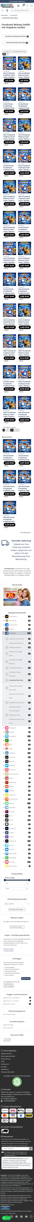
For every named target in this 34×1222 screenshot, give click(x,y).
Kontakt (4, 1067)
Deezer (19, 629)
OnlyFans (19, 765)
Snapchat (19, 795)
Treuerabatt (7, 1039)
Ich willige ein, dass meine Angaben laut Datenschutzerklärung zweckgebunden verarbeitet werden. (15, 1153)
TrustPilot (19, 828)
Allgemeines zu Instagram (16, 998)
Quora (19, 778)
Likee (19, 749)
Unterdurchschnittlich (12, 973)
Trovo (19, 824)
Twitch (19, 837)
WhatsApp (19, 858)
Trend (21, 964)
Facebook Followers (19, 668)
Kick (19, 740)
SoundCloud (19, 799)
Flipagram (19, 728)
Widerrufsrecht (6, 1054)
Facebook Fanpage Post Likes (19, 688)
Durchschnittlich (10, 971)
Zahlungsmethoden (8, 1056)
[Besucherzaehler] (5, 1208)
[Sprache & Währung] (18, 6)
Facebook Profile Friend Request (19, 709)
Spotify (19, 803)
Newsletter (7, 1041)
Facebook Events (19, 647)
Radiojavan (19, 782)
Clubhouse (19, 621)
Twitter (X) (19, 841)
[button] (4, 54)
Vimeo (19, 845)
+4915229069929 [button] (9, 1101)
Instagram (19, 736)
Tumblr (19, 832)
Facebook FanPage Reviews (19, 661)
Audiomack (19, 616)
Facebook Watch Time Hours (19, 721)
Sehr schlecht (9, 975)
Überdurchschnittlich (12, 969)
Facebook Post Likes (19, 680)
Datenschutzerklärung (15, 1158)
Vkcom (19, 849)
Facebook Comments (19, 639)
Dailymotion (19, 625)
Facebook (19, 633)
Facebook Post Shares (19, 703)
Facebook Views (19, 715)
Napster (19, 761)
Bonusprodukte (8, 949)
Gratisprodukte (8, 951)
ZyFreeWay (19, 866)
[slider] (5, 880)
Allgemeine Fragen (16, 1004)
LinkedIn (19, 753)
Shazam (19, 791)
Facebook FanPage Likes (19, 653)
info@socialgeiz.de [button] (10, 1099)
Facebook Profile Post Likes (19, 696)
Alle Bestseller (25, 532)
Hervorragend (9, 967)
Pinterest (19, 770)
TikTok (19, 820)
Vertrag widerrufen (7, 1072)
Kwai (19, 745)
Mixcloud (19, 757)
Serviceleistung (16, 1185)
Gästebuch (5, 1069)
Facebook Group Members (19, 674)
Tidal (19, 816)
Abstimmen (26, 978)
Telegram (19, 807)
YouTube (19, 862)
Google (19, 732)
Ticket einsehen (8, 1028)
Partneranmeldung (9, 1014)
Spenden (11, 1204)
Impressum (5, 1064)
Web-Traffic (19, 853)
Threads (19, 812)
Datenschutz (5, 1059)
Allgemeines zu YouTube (16, 1001)
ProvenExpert (19, 774)
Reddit (19, 786)
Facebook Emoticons (19, 643)
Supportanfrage (8, 1025)
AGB (2, 1061)
